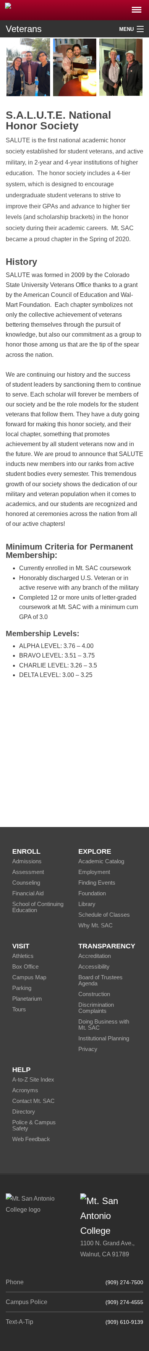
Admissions (27, 861)
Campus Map (29, 977)
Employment (94, 872)
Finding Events (96, 882)
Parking (21, 988)
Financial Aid (28, 893)
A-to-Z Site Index (33, 1079)
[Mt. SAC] (74, 9)
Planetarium (27, 998)
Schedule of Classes (104, 914)
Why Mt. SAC (95, 925)
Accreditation (94, 956)
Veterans (24, 29)
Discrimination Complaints (96, 1007)
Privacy (87, 1049)
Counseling (26, 882)
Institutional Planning (103, 1038)
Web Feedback (31, 1139)
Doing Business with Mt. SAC (103, 1024)
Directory (23, 1111)
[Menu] (136, 7)
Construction (94, 994)
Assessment (28, 872)
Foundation (92, 893)
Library (87, 904)
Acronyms (25, 1090)
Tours (19, 1009)
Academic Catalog (101, 861)
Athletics (23, 956)
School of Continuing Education (37, 907)
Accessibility (94, 966)
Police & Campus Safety (34, 1125)
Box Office (25, 966)
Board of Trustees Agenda (100, 980)
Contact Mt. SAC (33, 1101)
